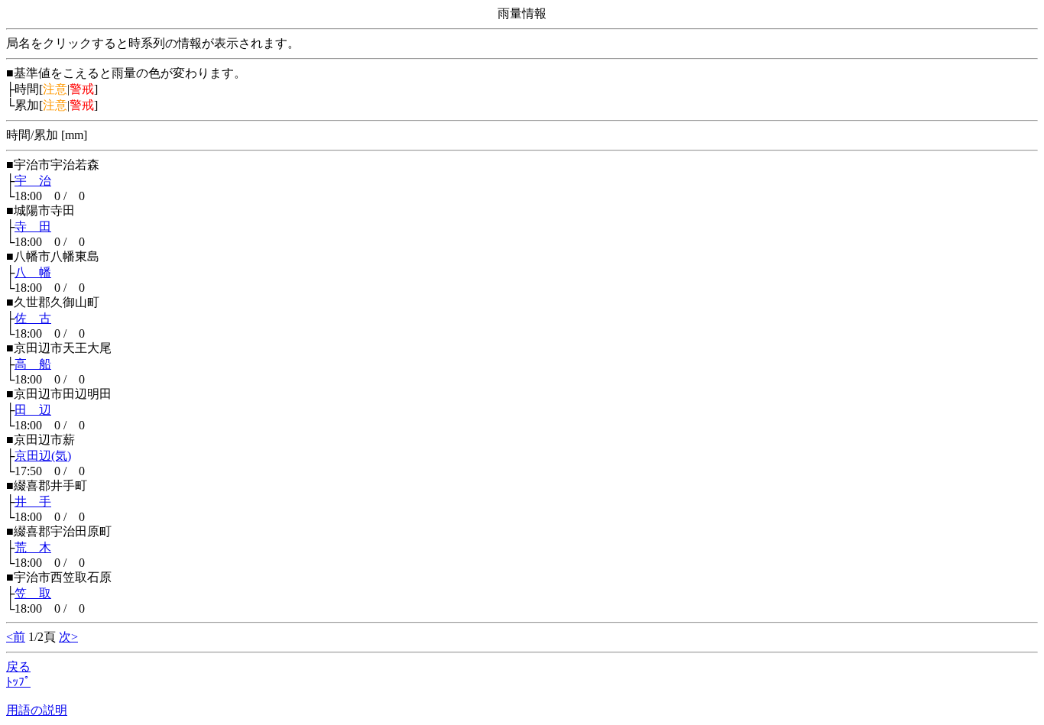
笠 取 (33, 593)
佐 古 (33, 318)
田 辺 (33, 409)
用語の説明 (36, 710)
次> (68, 636)
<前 (15, 636)
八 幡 (33, 272)
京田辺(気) (43, 455)
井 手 (33, 501)
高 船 (33, 364)
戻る (18, 666)
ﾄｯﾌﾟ (18, 681)
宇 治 (33, 180)
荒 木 (33, 547)
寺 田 (33, 226)
